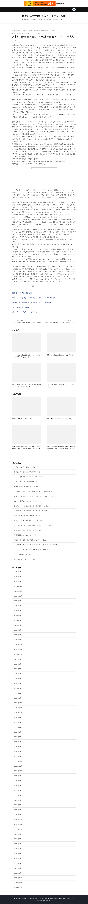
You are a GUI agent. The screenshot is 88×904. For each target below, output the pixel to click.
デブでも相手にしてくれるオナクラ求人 (27, 482)
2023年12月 (18, 703)
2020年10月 (18, 888)
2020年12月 (18, 878)
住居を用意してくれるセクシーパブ (25, 535)
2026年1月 (18, 581)
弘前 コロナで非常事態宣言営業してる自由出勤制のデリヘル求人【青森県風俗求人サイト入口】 (61, 449)
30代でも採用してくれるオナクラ (25, 501)
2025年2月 (18, 635)
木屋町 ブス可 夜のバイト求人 (22, 419)
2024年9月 (18, 659)
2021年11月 (18, 824)
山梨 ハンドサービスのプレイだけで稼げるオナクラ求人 (33, 550)
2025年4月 (18, 625)
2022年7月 (18, 786)
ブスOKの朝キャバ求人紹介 (23, 554)
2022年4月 (18, 800)
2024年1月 (18, 698)
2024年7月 (18, 669)
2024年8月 (18, 664)
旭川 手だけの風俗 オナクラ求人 (24, 312)
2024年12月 (18, 645)
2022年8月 (18, 781)
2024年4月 (18, 683)
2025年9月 (18, 601)
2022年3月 (18, 805)
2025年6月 (18, 615)
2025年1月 (18, 640)
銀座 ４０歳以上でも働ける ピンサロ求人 (60, 355)
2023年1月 (18, 756)
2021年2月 (18, 868)
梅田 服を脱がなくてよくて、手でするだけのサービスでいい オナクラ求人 (26, 386)
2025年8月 (18, 606)
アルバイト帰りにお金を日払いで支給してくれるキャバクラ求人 (35, 496)
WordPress (47, 900)
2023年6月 (18, 732)
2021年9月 (18, 834)
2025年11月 (18, 591)
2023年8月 (18, 722)
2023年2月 (18, 752)
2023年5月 (18, 737)
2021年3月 (18, 863)
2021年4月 (18, 858)
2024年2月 (18, 693)
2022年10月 (18, 771)
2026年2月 (18, 577)
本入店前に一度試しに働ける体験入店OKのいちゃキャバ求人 (34, 491)
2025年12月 (18, 586)
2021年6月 (18, 849)
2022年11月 (18, 766)
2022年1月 (18, 815)
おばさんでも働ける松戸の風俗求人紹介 (27, 472)
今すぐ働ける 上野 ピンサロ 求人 (24, 559)
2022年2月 (18, 810)
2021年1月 (18, 873)
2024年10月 (18, 654)
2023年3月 (18, 747)
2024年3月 (18, 688)
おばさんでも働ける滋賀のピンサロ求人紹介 (28, 520)
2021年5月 (18, 854)
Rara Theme (70, 898)
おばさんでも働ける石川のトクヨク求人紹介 (28, 530)
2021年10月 (18, 829)
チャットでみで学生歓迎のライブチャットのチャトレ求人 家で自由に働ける (26, 356)
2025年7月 (18, 611)
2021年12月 (18, 820)
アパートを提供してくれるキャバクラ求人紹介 (29, 477)
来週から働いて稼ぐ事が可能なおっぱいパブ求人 (30, 540)
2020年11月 (18, 883)
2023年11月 (18, 708)
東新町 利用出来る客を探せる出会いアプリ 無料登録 (31, 303)
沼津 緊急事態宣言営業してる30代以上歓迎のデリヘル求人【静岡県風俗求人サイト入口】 (26, 448)
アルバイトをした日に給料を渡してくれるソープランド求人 (33, 525)
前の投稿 (29, 321)
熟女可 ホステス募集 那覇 (22, 293)
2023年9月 (18, 718)
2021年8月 (18, 839)
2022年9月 (18, 776)
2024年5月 (18, 679)
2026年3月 (18, 572)
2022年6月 (18, 790)
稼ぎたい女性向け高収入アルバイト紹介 (44, 16)
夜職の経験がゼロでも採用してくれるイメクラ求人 (30, 511)
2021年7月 (18, 844)
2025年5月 (18, 620)
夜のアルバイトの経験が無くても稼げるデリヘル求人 (31, 506)
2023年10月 (18, 713)
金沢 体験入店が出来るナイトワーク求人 (60, 419)
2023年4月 (18, 742)
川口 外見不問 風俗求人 (21, 307)
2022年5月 (18, 795)
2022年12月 (18, 761)
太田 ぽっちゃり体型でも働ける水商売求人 (28, 516)
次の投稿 (58, 321)
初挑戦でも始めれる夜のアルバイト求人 (27, 486)
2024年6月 (18, 674)
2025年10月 (18, 596)
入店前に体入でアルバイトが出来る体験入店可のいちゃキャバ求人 (35, 545)
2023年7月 (18, 727)
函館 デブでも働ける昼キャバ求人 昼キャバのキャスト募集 (34, 298)
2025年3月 (18, 630)
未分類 (14, 40)
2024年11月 (18, 649)
